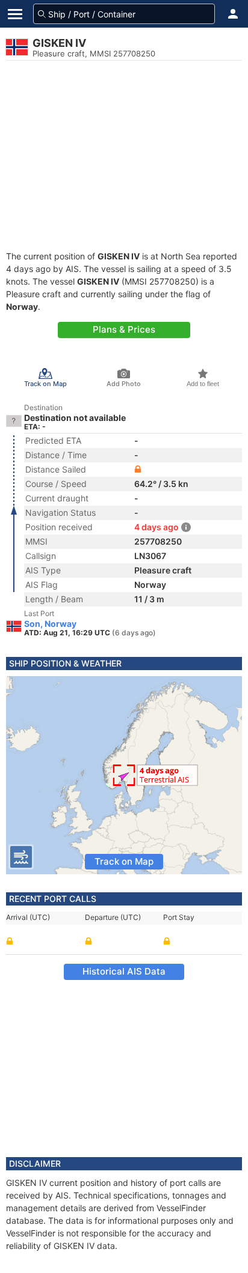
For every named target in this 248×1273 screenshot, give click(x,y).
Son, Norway (50, 624)
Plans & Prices (124, 329)
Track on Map (124, 861)
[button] (233, 14)
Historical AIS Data (124, 971)
